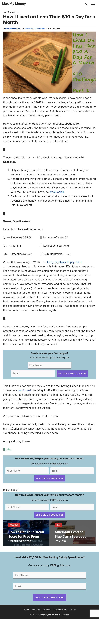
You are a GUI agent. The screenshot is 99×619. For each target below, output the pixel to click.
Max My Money (14, 4)
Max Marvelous (12, 28)
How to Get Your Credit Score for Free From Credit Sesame (26, 536)
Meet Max (35, 609)
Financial (14, 12)
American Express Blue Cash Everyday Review (70, 536)
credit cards (57, 191)
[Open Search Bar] (86, 4)
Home (5, 12)
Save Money (39, 28)
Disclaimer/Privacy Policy (64, 609)
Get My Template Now (72, 373)
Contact (46, 609)
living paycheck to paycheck (64, 262)
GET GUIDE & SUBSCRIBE (49, 478)
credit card (24, 390)
